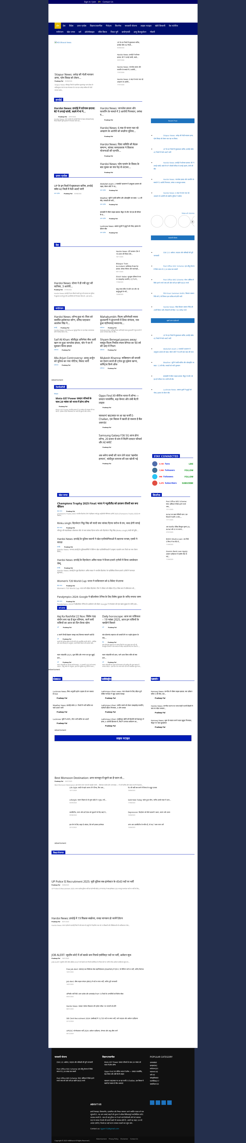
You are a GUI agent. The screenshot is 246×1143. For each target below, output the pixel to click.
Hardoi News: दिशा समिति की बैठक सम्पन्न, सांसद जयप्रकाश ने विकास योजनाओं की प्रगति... (119, 147)
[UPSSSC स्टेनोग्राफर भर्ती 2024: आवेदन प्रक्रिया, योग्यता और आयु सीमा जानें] (58, 1033)
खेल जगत (71, 31)
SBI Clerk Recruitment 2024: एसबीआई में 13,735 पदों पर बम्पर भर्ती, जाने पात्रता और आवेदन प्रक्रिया (102, 1018)
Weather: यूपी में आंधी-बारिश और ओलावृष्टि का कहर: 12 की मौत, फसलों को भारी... (121, 199)
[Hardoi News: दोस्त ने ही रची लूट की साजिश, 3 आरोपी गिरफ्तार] (74, 265)
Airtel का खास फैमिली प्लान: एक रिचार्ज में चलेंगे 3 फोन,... (176, 515)
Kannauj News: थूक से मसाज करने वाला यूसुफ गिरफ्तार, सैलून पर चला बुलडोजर (171, 721)
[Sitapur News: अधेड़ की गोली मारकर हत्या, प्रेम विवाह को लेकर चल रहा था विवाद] (75, 56)
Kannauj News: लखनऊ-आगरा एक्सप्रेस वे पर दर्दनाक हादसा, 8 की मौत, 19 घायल (172, 676)
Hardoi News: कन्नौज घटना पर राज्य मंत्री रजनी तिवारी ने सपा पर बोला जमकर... (172, 707)
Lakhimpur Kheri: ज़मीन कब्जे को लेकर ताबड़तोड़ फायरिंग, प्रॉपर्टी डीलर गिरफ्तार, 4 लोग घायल (122, 706)
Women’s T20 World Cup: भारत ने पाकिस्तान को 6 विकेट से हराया (90, 581)
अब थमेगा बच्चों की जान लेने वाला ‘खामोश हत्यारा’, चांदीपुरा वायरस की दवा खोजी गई (118, 457)
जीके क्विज (102, 31)
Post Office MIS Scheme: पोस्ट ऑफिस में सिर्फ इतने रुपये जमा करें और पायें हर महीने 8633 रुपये (75, 1079)
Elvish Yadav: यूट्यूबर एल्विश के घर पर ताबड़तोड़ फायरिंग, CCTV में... (128, 277)
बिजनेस (118, 25)
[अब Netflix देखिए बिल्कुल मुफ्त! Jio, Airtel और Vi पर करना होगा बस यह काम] (157, 529)
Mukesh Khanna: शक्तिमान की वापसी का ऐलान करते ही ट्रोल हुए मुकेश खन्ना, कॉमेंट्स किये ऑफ (120, 361)
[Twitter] (185, 2)
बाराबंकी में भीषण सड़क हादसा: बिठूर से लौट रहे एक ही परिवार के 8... (120, 213)
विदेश (71, 25)
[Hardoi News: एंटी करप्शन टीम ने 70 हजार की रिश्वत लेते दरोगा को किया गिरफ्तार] (107, 254)
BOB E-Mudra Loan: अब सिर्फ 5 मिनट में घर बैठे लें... (177, 540)
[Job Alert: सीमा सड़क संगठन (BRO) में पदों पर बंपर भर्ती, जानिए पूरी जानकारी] (58, 984)
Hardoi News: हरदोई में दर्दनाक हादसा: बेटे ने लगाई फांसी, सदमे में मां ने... (74, 109)
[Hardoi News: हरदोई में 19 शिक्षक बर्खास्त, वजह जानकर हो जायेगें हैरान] (91, 904)
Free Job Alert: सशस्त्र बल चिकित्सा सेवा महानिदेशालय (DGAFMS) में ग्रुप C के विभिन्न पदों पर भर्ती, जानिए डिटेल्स (105, 969)
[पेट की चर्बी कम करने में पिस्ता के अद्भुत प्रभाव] (119, 790)
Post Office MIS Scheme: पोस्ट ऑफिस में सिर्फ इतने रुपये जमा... (176, 504)
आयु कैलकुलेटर (140, 31)
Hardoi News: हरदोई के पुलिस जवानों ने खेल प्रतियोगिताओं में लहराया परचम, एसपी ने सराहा (97, 540)
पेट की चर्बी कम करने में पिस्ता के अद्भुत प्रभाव (142, 787)
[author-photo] (56, 116)
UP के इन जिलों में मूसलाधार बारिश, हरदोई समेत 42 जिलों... (128, 43)
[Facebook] (177, 2)
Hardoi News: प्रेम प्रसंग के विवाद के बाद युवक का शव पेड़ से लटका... (119, 165)
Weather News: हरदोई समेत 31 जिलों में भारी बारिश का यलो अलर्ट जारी (73, 706)
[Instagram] (181, 2)
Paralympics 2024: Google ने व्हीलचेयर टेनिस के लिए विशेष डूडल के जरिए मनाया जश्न (99, 596)
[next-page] (152, 564)
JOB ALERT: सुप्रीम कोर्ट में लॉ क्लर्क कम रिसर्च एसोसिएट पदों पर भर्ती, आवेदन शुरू (91, 955)
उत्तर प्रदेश (81, 25)
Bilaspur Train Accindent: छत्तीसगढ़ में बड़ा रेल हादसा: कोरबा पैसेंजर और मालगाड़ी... (127, 266)
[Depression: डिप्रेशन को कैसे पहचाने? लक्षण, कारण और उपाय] (119, 815)
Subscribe (187, 483)
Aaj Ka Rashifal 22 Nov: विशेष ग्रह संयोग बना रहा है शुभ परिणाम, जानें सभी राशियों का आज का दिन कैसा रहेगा (76, 619)
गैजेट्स (108, 25)
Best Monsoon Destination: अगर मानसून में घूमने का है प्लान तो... (89, 778)
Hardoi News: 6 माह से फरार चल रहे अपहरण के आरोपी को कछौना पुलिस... (119, 129)
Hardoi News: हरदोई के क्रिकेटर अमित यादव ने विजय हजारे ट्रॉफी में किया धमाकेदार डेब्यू (97, 561)
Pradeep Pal (59, 81)
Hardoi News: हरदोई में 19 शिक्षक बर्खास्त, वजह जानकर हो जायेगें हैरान (87, 918)
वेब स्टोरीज (173, 25)
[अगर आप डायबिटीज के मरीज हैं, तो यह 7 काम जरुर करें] (119, 827)
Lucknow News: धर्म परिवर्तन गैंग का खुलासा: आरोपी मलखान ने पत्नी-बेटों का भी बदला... (70, 675)
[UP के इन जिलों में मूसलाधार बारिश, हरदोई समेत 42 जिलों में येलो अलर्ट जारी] (108, 45)
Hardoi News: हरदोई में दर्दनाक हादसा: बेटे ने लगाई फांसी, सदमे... (128, 55)
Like (191, 463)
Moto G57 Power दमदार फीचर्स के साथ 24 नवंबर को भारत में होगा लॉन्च (73, 400)
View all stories (188, 213)
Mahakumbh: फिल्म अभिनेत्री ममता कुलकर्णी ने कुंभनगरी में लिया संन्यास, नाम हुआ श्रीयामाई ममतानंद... (119, 320)
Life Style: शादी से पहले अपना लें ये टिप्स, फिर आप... (87, 787)
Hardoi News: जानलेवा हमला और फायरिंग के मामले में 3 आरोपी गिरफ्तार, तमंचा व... (121, 111)
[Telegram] (163, 1102)
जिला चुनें (114, 31)
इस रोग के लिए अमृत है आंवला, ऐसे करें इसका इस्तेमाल (86, 824)
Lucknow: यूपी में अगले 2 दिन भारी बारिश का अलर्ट (71, 719)
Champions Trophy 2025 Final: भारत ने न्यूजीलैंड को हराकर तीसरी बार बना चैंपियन (97, 505)
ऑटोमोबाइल (89, 31)
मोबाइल (56, 394)
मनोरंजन (59, 31)
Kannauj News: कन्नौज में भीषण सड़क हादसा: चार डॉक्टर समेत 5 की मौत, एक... (171, 692)
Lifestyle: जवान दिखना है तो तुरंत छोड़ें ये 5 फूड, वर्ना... (87, 800)
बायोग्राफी (126, 31)
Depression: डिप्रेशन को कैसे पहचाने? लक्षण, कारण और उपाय (149, 812)
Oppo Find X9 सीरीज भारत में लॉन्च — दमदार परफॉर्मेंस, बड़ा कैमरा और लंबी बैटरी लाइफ (119, 399)
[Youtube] (189, 2)
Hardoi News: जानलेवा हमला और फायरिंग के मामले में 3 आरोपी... (129, 68)
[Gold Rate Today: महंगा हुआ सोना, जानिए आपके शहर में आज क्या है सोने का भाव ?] (119, 803)
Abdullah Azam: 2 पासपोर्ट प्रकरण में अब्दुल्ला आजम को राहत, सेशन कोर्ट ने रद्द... (120, 185)
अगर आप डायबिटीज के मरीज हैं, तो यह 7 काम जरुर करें (146, 824)
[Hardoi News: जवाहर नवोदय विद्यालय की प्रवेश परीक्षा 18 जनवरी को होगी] (58, 1009)
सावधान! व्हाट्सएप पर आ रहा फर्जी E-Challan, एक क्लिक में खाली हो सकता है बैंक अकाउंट (120, 419)
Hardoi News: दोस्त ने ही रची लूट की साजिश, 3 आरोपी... (73, 284)
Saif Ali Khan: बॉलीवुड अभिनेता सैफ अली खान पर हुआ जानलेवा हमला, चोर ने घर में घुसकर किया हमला (75, 343)
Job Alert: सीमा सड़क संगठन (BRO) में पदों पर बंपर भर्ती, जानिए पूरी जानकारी (91, 981)
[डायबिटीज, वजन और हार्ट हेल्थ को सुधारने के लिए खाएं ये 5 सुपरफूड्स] (61, 815)
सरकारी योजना (131, 25)
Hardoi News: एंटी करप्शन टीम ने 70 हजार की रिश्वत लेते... (128, 252)
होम (99, 1)
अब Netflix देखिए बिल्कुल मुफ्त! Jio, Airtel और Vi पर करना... (178, 527)
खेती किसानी (160, 25)
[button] (188, 26)
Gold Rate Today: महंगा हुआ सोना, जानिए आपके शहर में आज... (149, 800)
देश (64, 25)
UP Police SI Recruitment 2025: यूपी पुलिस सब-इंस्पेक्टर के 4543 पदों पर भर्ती (93, 881)
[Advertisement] (172, 424)
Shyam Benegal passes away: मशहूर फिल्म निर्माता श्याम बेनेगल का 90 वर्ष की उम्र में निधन (120, 343)
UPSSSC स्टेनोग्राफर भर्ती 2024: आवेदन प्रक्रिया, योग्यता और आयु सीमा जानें (92, 1030)
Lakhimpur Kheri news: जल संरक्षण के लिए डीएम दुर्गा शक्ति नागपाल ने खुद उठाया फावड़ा (121, 692)
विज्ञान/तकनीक (96, 25)
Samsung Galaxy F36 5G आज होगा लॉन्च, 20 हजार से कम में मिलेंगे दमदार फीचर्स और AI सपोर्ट (120, 439)
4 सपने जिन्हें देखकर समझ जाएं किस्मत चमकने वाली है (75, 634)
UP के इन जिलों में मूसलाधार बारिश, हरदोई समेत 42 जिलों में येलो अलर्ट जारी (73, 187)
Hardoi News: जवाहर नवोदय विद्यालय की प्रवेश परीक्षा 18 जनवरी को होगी (91, 1006)
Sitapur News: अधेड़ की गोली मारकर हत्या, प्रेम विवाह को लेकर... (74, 76)
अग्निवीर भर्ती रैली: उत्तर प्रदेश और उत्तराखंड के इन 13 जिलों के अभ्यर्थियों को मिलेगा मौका (94, 993)
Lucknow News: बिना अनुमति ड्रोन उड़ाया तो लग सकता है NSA (73, 692)
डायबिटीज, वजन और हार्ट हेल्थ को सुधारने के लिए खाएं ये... (88, 812)
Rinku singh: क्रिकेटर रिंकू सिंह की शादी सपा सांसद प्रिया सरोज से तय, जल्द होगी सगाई (98, 523)
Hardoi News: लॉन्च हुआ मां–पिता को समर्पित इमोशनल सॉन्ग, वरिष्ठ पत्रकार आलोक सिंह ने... (73, 320)
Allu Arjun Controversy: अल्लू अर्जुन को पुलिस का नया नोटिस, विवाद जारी (74, 359)
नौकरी (152, 31)
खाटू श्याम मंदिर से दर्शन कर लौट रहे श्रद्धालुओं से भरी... (127, 290)
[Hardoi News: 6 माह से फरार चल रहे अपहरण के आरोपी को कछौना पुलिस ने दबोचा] (108, 82)
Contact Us (108, 1)
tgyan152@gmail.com (109, 1128)
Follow (188, 470)
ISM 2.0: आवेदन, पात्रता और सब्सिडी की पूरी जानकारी (75, 1062)
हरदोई (55, 327)
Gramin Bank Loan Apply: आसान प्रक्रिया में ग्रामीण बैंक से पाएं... (177, 554)
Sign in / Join (90, 1)
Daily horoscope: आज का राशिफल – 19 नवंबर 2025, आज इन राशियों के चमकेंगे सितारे (121, 619)
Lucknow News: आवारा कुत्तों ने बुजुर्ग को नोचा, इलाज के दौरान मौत (120, 227)
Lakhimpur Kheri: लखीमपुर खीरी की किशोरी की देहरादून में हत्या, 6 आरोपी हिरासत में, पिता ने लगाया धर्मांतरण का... (122, 720)
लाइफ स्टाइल (146, 25)
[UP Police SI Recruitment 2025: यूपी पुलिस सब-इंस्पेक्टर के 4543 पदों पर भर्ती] (96, 868)
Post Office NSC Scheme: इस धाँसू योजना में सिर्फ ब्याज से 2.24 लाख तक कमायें (75, 1070)
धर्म (80, 31)
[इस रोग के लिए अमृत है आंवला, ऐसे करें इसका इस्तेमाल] (61, 827)
